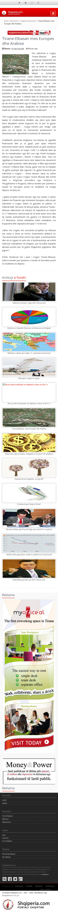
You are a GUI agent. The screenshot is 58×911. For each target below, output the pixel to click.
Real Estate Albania (8, 854)
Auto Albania (6, 857)
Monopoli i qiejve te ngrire (29, 378)
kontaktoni (44, 874)
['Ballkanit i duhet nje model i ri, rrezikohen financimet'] (29, 342)
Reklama (38, 886)
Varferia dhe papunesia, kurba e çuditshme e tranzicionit (29, 554)
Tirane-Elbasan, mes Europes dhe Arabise (29, 428)
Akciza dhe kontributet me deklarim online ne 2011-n (29, 403)
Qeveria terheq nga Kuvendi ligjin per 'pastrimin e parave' (29, 529)
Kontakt (29, 886)
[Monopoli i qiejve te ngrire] (29, 367)
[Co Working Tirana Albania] (27, 676)
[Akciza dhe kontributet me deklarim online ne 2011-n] (29, 392)
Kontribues (19, 886)
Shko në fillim (45, 889)
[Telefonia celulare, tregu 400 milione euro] (29, 291)
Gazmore (5, 838)
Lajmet (4, 800)
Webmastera (6, 822)
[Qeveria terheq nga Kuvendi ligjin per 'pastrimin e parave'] (29, 518)
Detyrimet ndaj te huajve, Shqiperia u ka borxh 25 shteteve (29, 454)
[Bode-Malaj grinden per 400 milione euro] (29, 568)
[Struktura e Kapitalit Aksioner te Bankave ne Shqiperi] (29, 317)
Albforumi (5, 819)
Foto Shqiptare (7, 841)
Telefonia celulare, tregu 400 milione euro (29, 302)
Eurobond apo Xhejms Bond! (29, 504)
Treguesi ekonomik (28, 20)
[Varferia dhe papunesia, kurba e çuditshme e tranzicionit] (29, 543)
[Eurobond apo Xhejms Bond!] (29, 493)
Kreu (6, 20)
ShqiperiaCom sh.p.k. (11, 895)
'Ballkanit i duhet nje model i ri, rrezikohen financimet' (29, 353)
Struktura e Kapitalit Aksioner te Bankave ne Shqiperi (29, 328)
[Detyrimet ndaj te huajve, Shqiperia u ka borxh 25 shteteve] (29, 443)
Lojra (3, 835)
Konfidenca (49, 886)
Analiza (4, 803)
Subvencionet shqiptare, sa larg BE (29, 479)
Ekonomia (14, 20)
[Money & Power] (27, 771)
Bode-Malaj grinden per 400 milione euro (29, 579)
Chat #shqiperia (7, 816)
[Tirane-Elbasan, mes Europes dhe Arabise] (29, 417)
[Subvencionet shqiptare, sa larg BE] (29, 468)
